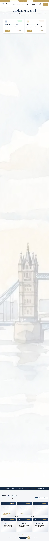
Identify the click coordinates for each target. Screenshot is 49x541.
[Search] (37, 4)
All (36, 497)
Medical (18, 4)
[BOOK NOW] (28, 537)
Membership (33, 4)
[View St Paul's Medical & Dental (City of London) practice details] (35, 26)
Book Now (7, 30)
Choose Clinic (9, 4)
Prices (23, 4)
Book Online (46, 4)
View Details (19, 30)
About (27, 4)
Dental (14, 4)
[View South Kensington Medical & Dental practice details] (13, 26)
